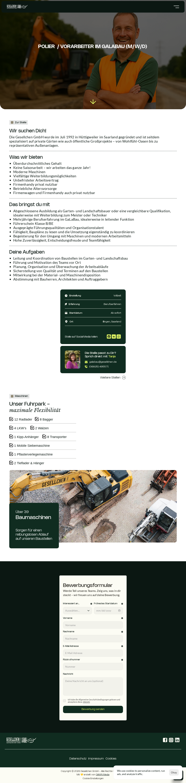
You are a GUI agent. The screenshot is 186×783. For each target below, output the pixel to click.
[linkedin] (114, 336)
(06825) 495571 (99, 367)
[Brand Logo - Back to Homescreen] (21, 740)
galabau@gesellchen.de (103, 362)
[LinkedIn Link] (176, 740)
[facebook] (109, 336)
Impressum (96, 758)
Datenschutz (77, 758)
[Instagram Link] (169, 740)
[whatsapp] (119, 336)
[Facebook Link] (162, 740)
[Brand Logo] (17, 6)
